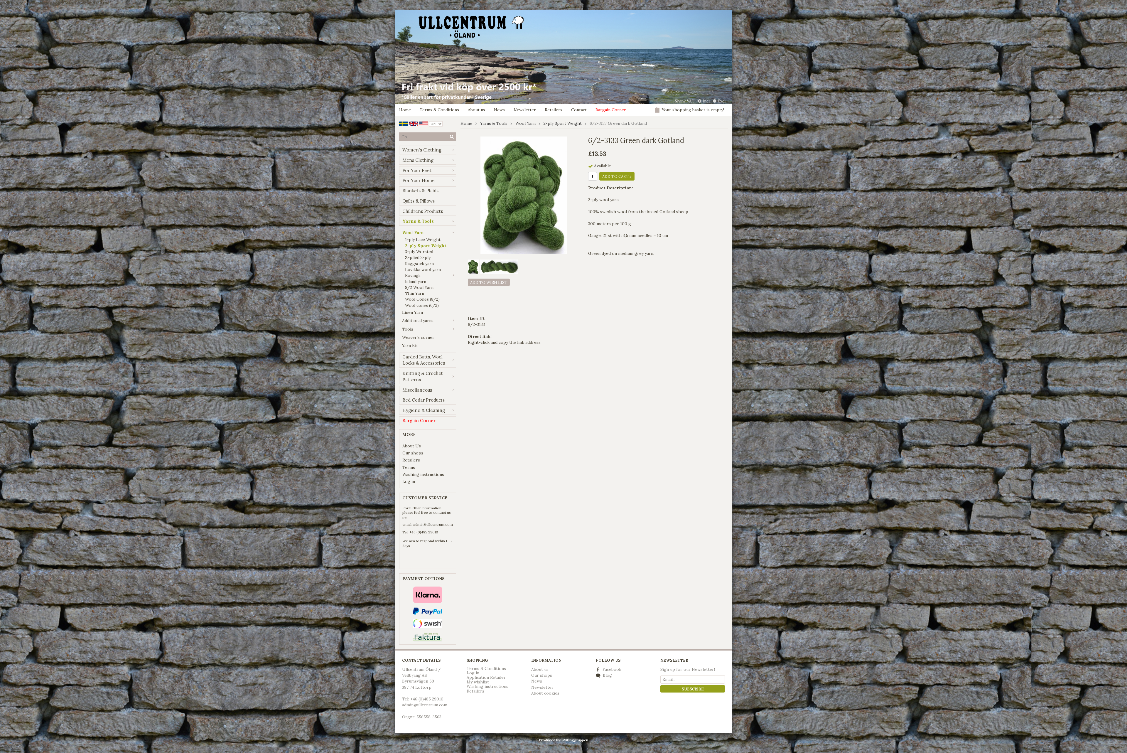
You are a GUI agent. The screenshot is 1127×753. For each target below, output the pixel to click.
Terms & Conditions (439, 109)
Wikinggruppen (575, 740)
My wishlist (478, 682)
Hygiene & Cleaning (423, 410)
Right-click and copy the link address (504, 342)
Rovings (413, 275)
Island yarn (415, 281)
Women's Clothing (421, 150)
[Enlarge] (523, 195)
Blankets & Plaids (420, 190)
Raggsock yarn (419, 263)
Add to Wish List (488, 282)
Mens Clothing (417, 160)
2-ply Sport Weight (425, 245)
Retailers (553, 109)
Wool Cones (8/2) (422, 299)
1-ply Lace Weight (423, 239)
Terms (408, 467)
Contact (579, 109)
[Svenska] (403, 123)
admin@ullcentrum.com (433, 524)
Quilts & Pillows (418, 201)
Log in (408, 481)
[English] (413, 123)
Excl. (722, 101)
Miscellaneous (417, 390)
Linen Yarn (412, 312)
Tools (407, 329)
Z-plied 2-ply (418, 257)
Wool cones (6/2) (422, 305)
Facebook (612, 669)
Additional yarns (417, 320)
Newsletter (525, 109)
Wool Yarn (413, 232)
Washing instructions (423, 474)
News (499, 109)
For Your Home (418, 180)
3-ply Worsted (419, 251)
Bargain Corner (610, 109)
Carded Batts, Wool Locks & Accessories (423, 360)
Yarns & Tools (418, 221)
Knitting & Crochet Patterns (422, 376)
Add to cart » (617, 176)
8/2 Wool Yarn (419, 287)
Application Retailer (486, 677)
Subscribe (693, 689)
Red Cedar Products (423, 400)
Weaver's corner (418, 337)
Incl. (707, 101)
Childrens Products (422, 211)
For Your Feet (416, 170)
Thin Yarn (414, 293)
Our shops (412, 453)
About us (476, 109)
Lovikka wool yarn (423, 269)
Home (405, 109)
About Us (411, 446)
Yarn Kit (410, 345)
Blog (607, 675)
